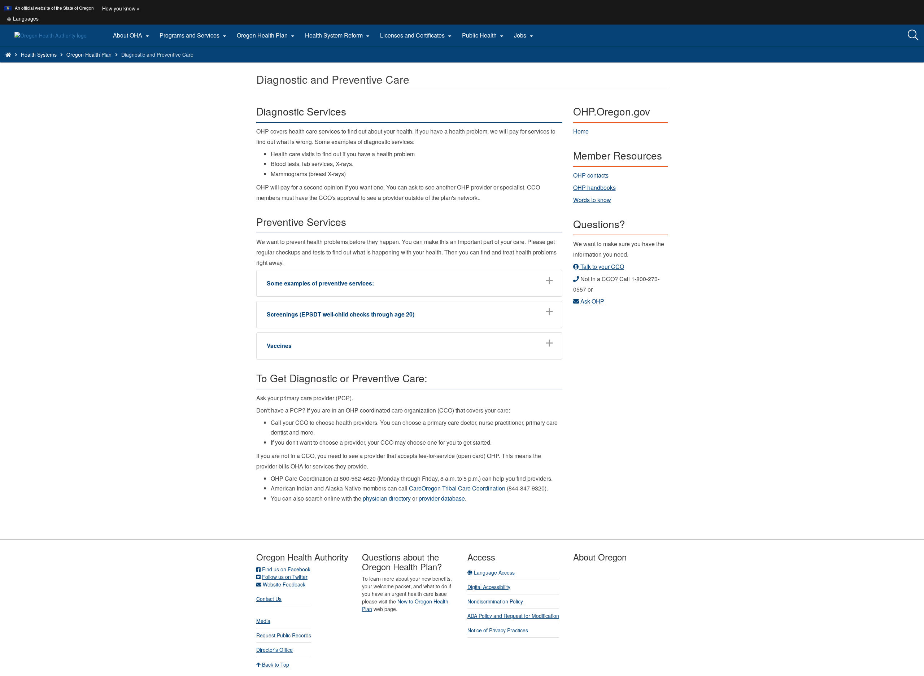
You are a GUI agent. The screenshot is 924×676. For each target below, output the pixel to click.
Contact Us (269, 598)
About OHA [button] (132, 35)
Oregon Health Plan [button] (266, 35)
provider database (442, 498)
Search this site (121, 63)
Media (263, 620)
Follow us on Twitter (285, 576)
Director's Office (274, 649)
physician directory (387, 498)
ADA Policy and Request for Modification (513, 615)
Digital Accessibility (488, 586)
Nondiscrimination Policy (495, 601)
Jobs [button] (524, 35)
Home (581, 131)
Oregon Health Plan (89, 54)
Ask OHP (592, 301)
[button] (23, 18)
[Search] (913, 35)
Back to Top (275, 664)
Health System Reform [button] (338, 35)
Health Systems (39, 54)
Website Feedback (284, 584)
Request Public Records (283, 635)
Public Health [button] (483, 35)
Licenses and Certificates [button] (416, 35)
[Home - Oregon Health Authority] (8, 54)
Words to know (592, 200)
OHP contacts (591, 175)
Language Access (493, 572)
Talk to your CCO (601, 266)
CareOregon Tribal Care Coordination (457, 488)
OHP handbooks (594, 187)
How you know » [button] (121, 8)
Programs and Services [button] (194, 35)
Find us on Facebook (286, 569)
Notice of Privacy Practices (497, 630)
